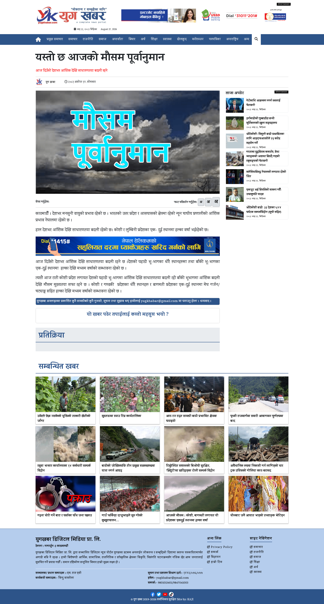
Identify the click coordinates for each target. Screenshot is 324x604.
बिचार (132, 39)
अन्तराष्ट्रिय (232, 39)
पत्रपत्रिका (215, 39)
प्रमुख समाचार (55, 39)
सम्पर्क (214, 552)
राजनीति (88, 39)
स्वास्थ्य (167, 39)
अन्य (246, 39)
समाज (102, 39)
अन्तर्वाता (117, 39)
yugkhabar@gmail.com (172, 578)
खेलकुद (182, 39)
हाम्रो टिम (216, 562)
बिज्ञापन (216, 557)
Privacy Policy (222, 547)
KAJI (190, 599)
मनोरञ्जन (197, 39)
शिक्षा (154, 39)
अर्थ (143, 39)
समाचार (72, 39)
